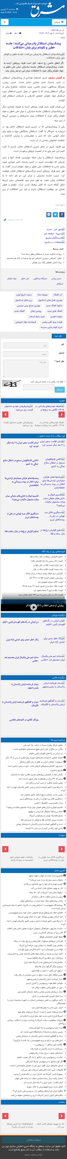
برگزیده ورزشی (58, 615)
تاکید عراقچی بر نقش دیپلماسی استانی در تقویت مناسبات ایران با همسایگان (36, 1002)
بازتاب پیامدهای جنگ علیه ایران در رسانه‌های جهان (41, 901)
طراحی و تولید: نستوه (33, 1154)
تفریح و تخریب (56, 770)
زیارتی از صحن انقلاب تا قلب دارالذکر (44, 605)
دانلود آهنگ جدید (54, 305)
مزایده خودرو (56, 316)
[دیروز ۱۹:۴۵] (52, 465)
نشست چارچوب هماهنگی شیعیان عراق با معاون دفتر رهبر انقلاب (35, 928)
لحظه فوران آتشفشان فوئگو (51, 937)
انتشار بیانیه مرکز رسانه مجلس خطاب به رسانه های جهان (39, 1078)
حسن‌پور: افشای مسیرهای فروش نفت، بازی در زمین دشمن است (35, 766)
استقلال (60, 283)
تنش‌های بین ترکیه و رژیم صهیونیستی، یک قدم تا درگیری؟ (38, 1040)
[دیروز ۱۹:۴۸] (52, 707)
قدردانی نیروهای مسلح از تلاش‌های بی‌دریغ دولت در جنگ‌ (38, 941)
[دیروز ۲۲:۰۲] (52, 689)
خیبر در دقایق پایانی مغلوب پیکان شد (47, 987)
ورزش (57, 22)
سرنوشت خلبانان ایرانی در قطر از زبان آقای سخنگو (41, 762)
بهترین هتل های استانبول (50, 300)
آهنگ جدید (19, 311)
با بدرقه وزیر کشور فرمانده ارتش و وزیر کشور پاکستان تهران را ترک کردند (36, 789)
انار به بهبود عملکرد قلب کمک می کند (47, 888)
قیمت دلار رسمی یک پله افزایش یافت (47, 561)
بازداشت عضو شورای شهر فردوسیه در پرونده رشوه (21, 858)
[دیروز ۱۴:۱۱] (18, 846)
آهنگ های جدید (54, 311)
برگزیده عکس (58, 677)
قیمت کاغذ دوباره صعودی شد (50, 582)
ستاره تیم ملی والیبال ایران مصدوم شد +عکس (21, 659)
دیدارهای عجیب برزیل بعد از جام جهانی (46, 1053)
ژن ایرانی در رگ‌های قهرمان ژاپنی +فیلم (20, 622)
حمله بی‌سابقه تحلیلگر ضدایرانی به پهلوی (45, 811)
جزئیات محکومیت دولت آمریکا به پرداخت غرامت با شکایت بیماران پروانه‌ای (36, 1022)
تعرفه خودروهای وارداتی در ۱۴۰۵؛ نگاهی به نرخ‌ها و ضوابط (49, 424)
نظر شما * (59, 361)
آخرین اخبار (59, 870)
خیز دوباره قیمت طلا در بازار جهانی (48, 565)
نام (62, 344)
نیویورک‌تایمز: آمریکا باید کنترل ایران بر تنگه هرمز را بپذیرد (38, 1074)
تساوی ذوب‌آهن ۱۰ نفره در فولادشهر (47, 970)
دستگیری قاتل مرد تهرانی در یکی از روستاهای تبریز (22, 515)
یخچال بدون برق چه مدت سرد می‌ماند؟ (46, 880)
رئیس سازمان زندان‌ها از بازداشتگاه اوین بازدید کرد (41, 1031)
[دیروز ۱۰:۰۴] (52, 662)
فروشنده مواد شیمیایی (25, 322)
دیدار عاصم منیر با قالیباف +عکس (48, 803)
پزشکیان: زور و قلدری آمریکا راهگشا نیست (45, 958)
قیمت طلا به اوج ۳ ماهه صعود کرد (48, 590)
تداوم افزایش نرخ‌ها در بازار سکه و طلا (21, 531)
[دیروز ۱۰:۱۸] (52, 645)
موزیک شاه (43, 295)
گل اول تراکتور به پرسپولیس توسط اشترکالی (44, 1061)
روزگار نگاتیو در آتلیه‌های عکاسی (23, 720)
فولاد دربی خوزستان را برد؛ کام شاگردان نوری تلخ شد (40, 949)
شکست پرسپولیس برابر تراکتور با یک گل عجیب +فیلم (40, 1057)
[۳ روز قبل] (49, 412)
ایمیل (61, 353)
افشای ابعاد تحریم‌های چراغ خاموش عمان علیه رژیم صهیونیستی (36, 912)
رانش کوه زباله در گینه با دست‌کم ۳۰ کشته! (44, 828)
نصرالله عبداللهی (40, 278)
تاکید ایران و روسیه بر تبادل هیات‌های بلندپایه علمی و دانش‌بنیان (35, 953)
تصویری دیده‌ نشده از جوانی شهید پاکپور (46, 875)
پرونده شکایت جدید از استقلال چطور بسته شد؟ (41, 254)
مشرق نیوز (40, 8)
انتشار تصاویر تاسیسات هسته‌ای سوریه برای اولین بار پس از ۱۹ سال (34, 757)
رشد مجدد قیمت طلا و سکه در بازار (48, 569)
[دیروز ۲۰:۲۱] (52, 448)
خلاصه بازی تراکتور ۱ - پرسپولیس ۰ (48, 1044)
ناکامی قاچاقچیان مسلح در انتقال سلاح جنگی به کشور (20, 462)
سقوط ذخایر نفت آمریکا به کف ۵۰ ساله (46, 892)
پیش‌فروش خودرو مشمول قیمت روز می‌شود (18, 424)
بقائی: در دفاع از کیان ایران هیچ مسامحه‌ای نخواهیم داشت (38, 749)
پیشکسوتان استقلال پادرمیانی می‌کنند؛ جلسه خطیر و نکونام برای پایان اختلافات (33, 45)
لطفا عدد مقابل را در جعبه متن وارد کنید (48, 381)
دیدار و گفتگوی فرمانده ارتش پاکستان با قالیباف (20, 704)
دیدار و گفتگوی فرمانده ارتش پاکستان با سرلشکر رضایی (39, 824)
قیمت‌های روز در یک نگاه (53, 551)
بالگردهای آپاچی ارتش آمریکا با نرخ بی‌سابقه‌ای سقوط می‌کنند (37, 1095)
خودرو (62, 400)
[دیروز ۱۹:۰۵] (52, 725)
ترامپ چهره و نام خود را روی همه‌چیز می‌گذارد (43, 884)
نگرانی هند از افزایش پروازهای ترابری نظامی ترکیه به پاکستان (37, 774)
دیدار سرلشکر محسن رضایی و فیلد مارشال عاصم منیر (40, 991)
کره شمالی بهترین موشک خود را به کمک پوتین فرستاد (40, 916)
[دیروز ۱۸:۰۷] (52, 501)
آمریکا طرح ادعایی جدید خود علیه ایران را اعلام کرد (41, 1016)
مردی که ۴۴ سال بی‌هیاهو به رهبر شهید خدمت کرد (41, 778)
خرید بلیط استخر (37, 316)
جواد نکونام (12, 278)
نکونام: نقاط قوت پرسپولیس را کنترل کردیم (44, 983)
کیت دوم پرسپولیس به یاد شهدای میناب (46, 1027)
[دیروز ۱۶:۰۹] (52, 536)
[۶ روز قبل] (18, 412)
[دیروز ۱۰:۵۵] (52, 627)
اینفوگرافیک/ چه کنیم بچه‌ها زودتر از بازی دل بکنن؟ (20, 1125)
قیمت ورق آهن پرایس (52, 322)
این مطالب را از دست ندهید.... (51, 436)
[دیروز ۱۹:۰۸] (52, 483)
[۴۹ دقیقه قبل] (49, 1113)
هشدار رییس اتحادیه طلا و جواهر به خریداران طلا (42, 820)
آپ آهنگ (58, 295)
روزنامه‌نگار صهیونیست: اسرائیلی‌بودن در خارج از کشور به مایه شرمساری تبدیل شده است (34, 907)
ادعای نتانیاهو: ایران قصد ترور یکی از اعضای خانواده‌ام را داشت (36, 1065)
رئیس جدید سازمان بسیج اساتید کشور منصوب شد (41, 794)
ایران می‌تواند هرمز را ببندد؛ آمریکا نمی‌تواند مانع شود (40, 1012)
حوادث (62, 835)
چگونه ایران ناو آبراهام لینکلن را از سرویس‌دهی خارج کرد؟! (38, 1091)
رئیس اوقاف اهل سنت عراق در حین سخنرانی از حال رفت (38, 975)
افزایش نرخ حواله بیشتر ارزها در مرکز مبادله (44, 573)
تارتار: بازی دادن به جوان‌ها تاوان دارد (47, 1007)
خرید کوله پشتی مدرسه (51, 327)
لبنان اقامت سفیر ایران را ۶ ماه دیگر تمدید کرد (22, 444)
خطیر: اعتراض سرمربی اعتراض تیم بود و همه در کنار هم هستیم (34, 258)
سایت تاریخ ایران (24, 295)
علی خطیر (25, 278)
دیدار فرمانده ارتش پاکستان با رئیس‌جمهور (24, 686)
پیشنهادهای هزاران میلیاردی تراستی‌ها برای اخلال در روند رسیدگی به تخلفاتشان (21, 481)
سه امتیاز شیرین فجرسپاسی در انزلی (47, 996)
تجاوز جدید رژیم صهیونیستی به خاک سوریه (45, 1086)
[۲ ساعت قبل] (33, 607)
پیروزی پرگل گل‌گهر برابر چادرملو (49, 966)
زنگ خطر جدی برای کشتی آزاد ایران (22, 640)
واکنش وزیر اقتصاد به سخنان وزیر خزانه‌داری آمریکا (41, 945)
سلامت (61, 1102)
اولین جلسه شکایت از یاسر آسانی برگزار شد (44, 783)
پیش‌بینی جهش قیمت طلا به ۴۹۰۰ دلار (46, 577)
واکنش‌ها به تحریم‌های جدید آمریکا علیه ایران (43, 962)
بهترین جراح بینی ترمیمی (28, 305)
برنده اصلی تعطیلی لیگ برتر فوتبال (47, 262)
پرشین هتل (36, 311)
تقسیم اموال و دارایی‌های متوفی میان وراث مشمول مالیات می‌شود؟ (21, 497)
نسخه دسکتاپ (33, 1140)
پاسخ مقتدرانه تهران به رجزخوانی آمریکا (46, 815)
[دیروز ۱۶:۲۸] (52, 519)
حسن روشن (56, 278)
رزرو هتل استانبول (23, 300)
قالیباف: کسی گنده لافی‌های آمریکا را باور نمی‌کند (42, 1070)
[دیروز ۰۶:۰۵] (18, 1113)
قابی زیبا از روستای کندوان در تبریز (48, 932)
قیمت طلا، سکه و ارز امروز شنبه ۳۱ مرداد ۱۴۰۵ (42, 586)
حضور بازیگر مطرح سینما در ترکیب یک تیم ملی (43, 745)
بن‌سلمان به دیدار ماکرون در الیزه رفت (46, 1048)
